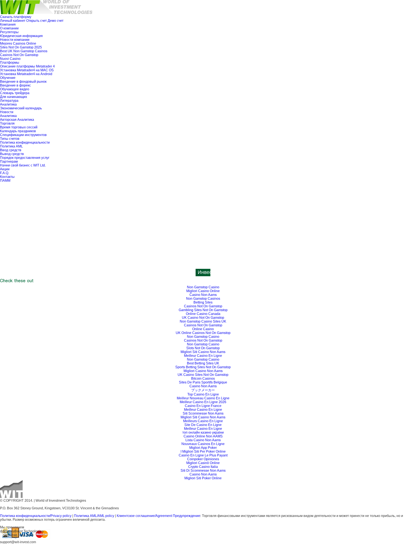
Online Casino (203, 329)
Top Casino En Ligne (203, 394)
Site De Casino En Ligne (203, 425)
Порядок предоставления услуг (24, 157)
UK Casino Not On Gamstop (203, 317)
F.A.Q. (4, 173)
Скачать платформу (15, 17)
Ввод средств (10, 150)
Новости (6, 112)
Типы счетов (9, 138)
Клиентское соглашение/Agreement (145, 516)
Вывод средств (12, 154)
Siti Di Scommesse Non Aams (203, 470)
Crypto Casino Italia (203, 466)
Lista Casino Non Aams (203, 440)
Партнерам (9, 161)
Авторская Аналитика (17, 119)
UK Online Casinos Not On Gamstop (203, 333)
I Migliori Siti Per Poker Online (203, 451)
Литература (9, 100)
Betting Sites (203, 302)
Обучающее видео (14, 89)
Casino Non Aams (203, 295)
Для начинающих (13, 97)
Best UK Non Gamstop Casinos (23, 51)
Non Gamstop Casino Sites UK (203, 321)
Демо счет (55, 20)
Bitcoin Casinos (203, 378)
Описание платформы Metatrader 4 (27, 66)
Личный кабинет (12, 20)
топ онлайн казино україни (203, 432)
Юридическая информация (21, 36)
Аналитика (8, 104)
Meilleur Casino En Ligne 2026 (203, 402)
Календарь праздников (18, 131)
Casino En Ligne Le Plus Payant (203, 455)
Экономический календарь (21, 108)
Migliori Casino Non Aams (203, 371)
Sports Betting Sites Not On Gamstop (203, 367)
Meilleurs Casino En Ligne (203, 421)
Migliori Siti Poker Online (203, 478)
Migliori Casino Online (203, 291)
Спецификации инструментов (23, 135)
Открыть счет (36, 20)
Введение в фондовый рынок (23, 81)
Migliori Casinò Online (203, 463)
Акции (5, 169)
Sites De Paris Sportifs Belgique (203, 382)
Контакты (7, 177)
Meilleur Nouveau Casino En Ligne (203, 398)
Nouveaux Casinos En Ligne (203, 444)
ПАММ (5, 180)
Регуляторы (9, 32)
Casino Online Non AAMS (203, 436)
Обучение (7, 78)
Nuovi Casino (10, 58)
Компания (8, 24)
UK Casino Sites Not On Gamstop (203, 374)
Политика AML (11, 146)
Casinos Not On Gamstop (19, 55)
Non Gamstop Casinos (203, 298)
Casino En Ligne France (203, 406)
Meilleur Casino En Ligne (203, 355)
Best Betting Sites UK (203, 363)
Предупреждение (186, 516)
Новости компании (14, 39)
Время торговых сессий (18, 127)
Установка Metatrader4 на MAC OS (27, 70)
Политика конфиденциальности (25, 142)
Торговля (7, 123)
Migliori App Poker (203, 447)
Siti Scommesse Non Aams (203, 413)
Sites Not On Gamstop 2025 (21, 47)
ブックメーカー (203, 390)
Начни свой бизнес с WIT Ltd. (23, 165)
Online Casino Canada (203, 314)
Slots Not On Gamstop (203, 348)
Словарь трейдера (14, 93)
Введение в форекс (15, 85)
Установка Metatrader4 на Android (26, 74)
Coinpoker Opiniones (203, 459)
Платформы (9, 62)
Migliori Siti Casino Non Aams (203, 352)
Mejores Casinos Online (18, 43)
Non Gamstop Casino (203, 287)
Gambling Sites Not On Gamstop (203, 310)
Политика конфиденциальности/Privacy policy (35, 516)
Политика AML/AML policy (94, 516)
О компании (9, 28)
